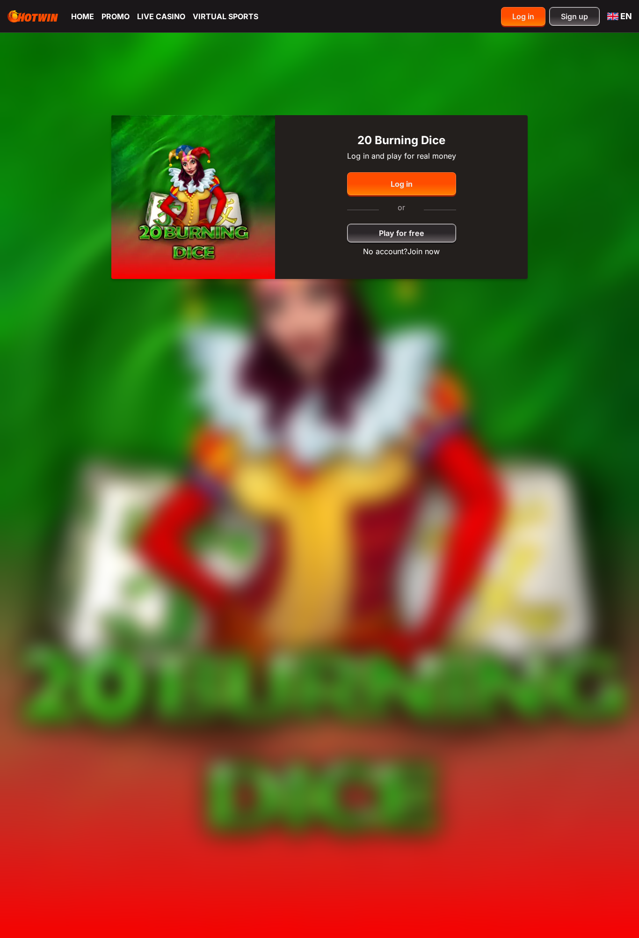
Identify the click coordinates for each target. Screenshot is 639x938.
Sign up (574, 16)
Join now (423, 251)
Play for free (401, 233)
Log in (523, 16)
